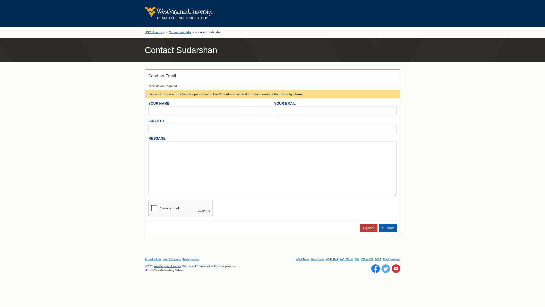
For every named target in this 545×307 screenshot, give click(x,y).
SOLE (377, 259)
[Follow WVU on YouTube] (396, 268)
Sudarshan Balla (180, 32)
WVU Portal (302, 259)
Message (157, 138)
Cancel (368, 228)
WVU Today (346, 259)
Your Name (158, 103)
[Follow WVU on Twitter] (386, 268)
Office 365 (367, 259)
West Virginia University (167, 266)
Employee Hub (391, 259)
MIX (357, 259)
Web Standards (172, 259)
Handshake (317, 259)
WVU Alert (332, 259)
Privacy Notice (190, 259)
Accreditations (153, 259)
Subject (156, 121)
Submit (388, 228)
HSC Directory (154, 32)
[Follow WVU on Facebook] (375, 268)
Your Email (285, 103)
